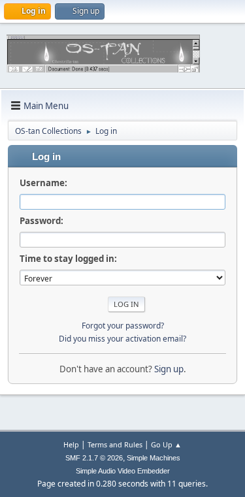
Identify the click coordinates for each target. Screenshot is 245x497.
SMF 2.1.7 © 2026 (94, 458)
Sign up (169, 369)
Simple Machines (153, 458)
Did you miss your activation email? (122, 338)
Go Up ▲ (166, 444)
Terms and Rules (115, 444)
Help (71, 444)
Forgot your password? (123, 325)
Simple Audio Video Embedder (123, 471)
